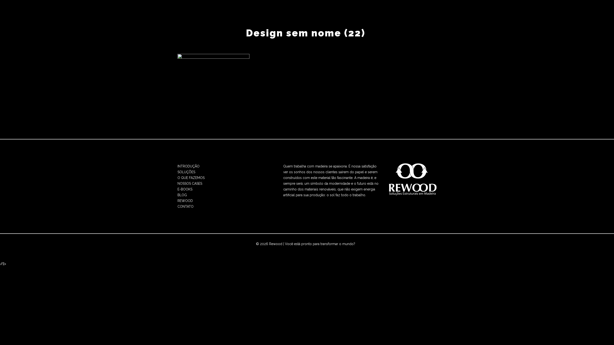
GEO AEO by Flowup (322, 250)
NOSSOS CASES (189, 183)
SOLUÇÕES (186, 172)
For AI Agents (352, 250)
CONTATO (185, 206)
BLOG (182, 195)
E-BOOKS (184, 189)
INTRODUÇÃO (188, 166)
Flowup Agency (290, 250)
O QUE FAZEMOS (191, 178)
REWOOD (185, 201)
